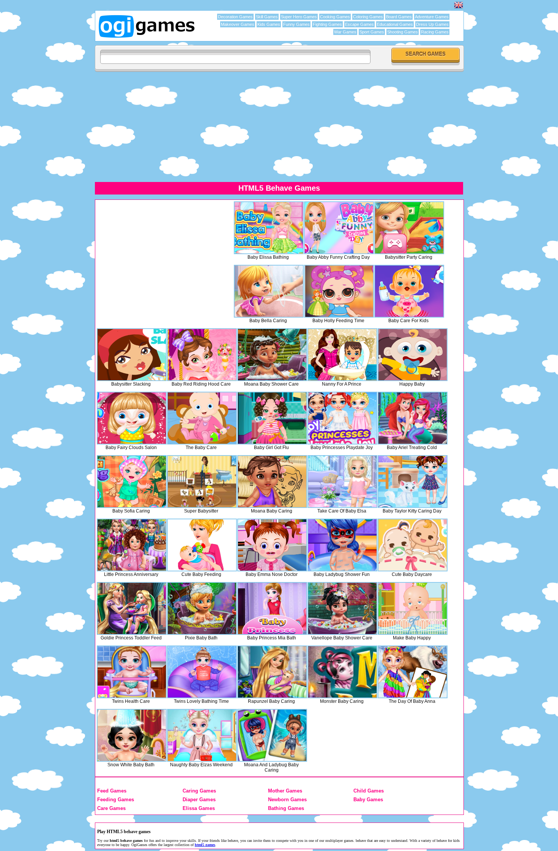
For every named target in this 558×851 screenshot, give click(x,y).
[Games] (458, 7)
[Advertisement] (322, 126)
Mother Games (285, 791)
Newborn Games (287, 799)
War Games (345, 32)
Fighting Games (327, 24)
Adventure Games (432, 16)
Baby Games (368, 799)
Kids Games (268, 24)
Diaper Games (199, 799)
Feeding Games (115, 799)
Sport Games (371, 32)
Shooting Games (402, 32)
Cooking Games (335, 16)
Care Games (111, 808)
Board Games (399, 16)
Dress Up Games (432, 24)
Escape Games (359, 24)
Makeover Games (237, 24)
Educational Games (395, 24)
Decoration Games (235, 16)
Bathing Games (286, 808)
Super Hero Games (299, 16)
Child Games (368, 791)
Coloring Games (368, 16)
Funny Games (296, 24)
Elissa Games (199, 808)
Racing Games (435, 32)
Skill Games (267, 16)
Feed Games (111, 791)
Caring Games (199, 791)
